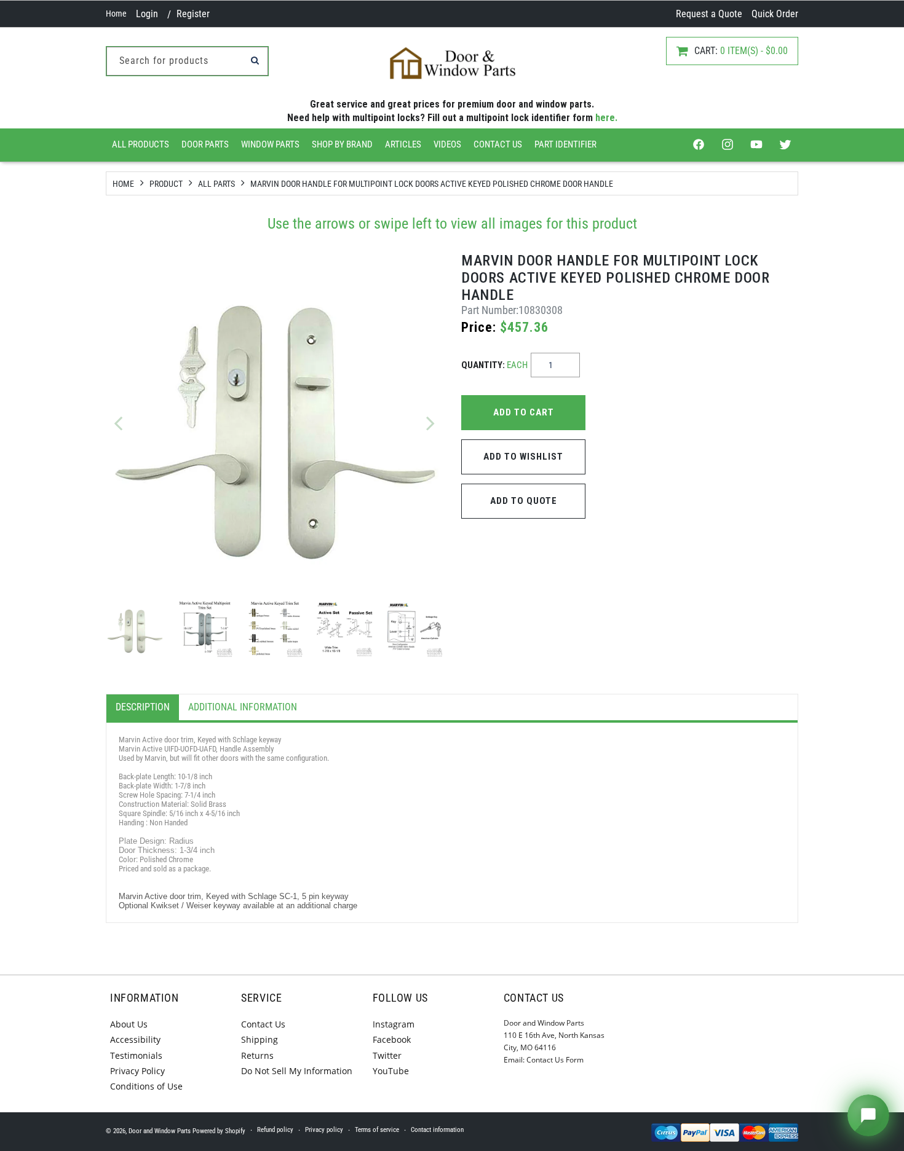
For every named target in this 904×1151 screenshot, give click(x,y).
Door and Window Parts (160, 1131)
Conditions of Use (146, 1086)
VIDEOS (447, 144)
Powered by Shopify (218, 1131)
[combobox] (187, 61)
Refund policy (275, 1130)
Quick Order (774, 14)
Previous (118, 423)
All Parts (216, 184)
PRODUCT (166, 184)
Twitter (387, 1055)
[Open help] (868, 1115)
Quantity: (494, 365)
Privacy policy (324, 1130)
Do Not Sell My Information (296, 1071)
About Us (129, 1024)
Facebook (392, 1039)
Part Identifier (565, 144)
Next (430, 423)
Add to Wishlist (523, 456)
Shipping (259, 1039)
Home (116, 13)
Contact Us (498, 144)
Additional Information (242, 707)
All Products (140, 144)
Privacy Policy (137, 1071)
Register (193, 14)
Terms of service (377, 1130)
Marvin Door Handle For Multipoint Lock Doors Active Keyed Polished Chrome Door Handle (431, 184)
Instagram (393, 1024)
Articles (403, 144)
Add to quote (523, 500)
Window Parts (270, 144)
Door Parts (205, 144)
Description (143, 707)
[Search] (254, 60)
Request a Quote (709, 14)
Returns (257, 1055)
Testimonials (136, 1055)
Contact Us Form (555, 1060)
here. (606, 118)
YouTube (391, 1071)
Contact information (437, 1130)
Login (147, 14)
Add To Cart (523, 412)
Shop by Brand (342, 144)
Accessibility (135, 1039)
